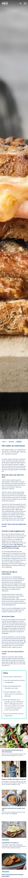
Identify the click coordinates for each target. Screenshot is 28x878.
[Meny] (24, 3)
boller (5, 598)
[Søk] (20, 3)
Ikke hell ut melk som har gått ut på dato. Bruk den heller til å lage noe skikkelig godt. (13, 810)
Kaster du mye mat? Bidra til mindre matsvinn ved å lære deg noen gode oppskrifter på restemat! (14, 752)
